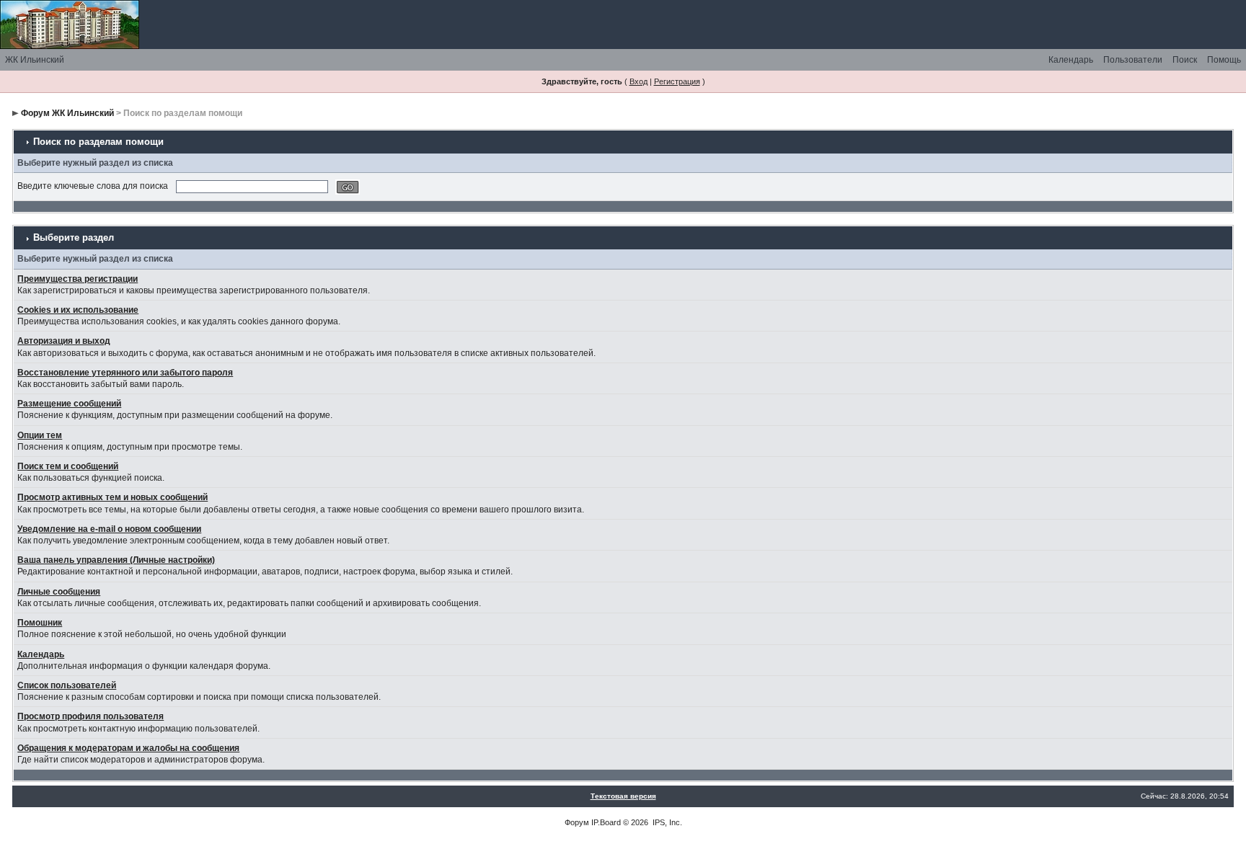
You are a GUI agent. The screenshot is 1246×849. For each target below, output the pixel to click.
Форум (577, 822)
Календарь (1070, 60)
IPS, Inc (666, 822)
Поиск (1184, 60)
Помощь (1224, 60)
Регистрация (677, 81)
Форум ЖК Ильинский (67, 113)
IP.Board (606, 822)
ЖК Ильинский (34, 60)
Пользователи (1132, 60)
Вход (638, 81)
